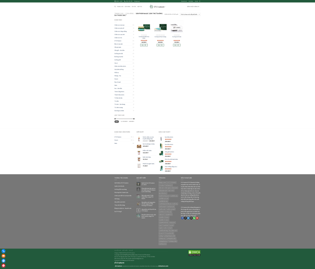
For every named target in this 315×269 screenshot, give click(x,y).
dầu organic (168, 187)
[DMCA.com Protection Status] (194, 253)
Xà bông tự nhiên (119, 110)
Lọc (117, 121)
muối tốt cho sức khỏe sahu (165, 211)
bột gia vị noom (162, 182)
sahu (165, 227)
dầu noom (161, 187)
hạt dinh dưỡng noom (164, 196)
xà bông (161, 236)
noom (160, 225)
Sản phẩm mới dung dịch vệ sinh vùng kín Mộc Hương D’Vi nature (148, 203)
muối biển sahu (174, 196)
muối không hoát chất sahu (165, 203)
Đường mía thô (118, 56)
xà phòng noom (162, 244)
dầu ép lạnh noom (163, 190)
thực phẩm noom (173, 230)
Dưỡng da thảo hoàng (160, 36)
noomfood (165, 225)
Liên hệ (196, 1)
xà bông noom (162, 238)
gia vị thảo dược (163, 193)
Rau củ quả (117, 82)
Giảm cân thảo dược (120, 66)
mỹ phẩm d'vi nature (164, 220)
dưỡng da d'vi (169, 185)
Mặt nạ (116, 72)
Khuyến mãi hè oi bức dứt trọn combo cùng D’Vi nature (149, 216)
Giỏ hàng (116, 198)
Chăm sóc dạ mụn (119, 25)
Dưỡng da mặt (118, 53)
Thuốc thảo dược (119, 95)
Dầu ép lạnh (117, 47)
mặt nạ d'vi (161, 214)
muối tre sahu (162, 209)
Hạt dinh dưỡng (119, 69)
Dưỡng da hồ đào (176, 36)
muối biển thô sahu (163, 201)
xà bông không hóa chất (169, 236)
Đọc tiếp (144, 45)
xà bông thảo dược (163, 241)
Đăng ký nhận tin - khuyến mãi (122, 208)
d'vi (168, 182)
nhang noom (172, 222)
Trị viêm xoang (118, 107)
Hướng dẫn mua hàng (120, 189)
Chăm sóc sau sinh (119, 34)
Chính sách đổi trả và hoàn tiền (122, 195)
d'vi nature (161, 185)
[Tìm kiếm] (115, 6)
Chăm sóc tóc (118, 37)
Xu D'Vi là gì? (118, 211)
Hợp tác (139, 6)
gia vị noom (171, 190)
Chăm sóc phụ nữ (119, 28)
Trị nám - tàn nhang (119, 104)
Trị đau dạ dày (118, 98)
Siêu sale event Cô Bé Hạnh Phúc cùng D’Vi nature (147, 197)
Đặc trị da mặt (118, 44)
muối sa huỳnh (162, 206)
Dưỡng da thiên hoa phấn (144, 37)
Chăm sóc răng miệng (120, 31)
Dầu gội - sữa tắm (119, 50)
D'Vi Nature (117, 41)
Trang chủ (120, 6)
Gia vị (116, 63)
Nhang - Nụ (117, 75)
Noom (116, 79)
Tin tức (134, 6)
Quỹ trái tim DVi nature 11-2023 (148, 183)
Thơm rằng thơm (119, 91)
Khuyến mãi (184, 1)
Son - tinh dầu (118, 88)
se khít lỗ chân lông (163, 230)
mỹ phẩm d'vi (169, 214)
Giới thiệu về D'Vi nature (121, 183)
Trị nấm (116, 101)
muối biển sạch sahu (163, 198)
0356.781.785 (123, 258)
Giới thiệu (191, 1)
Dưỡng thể (117, 60)
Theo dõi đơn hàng (119, 205)
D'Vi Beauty (123, 260)
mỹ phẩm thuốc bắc (163, 222)
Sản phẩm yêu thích (119, 202)
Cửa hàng (127, 6)
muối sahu (175, 203)
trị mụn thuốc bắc (169, 233)
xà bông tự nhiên (173, 241)
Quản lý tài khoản (119, 186)
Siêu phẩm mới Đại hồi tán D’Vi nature (149, 210)
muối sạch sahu (170, 206)
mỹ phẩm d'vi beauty (164, 217)
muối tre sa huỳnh (171, 209)
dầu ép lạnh (174, 187)
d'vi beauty (173, 182)
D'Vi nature (131, 260)
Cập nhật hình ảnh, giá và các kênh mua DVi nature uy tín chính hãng (148, 190)
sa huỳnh (170, 227)
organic (161, 227)
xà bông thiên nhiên (171, 238)
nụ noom (171, 225)
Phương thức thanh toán (121, 192)
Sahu (115, 85)
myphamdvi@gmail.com (137, 258)
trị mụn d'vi (161, 233)
